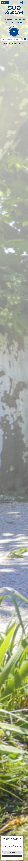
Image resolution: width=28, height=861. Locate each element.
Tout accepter (12, 856)
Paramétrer (12, 852)
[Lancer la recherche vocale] (14, 31)
